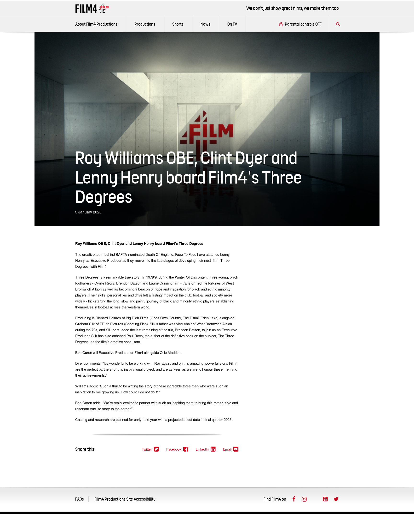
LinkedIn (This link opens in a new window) (315, 499)
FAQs (79, 499)
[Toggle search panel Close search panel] (338, 24)
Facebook (177, 449)
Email (231, 449)
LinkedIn (206, 449)
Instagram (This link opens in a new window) (304, 499)
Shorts (178, 24)
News (205, 24)
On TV (232, 24)
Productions (144, 24)
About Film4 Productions (96, 24)
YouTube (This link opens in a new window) (325, 499)
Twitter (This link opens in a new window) (336, 499)
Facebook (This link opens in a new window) (294, 499)
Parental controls (303, 24)
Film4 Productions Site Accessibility (124, 499)
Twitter (150, 449)
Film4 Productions (92, 8)
